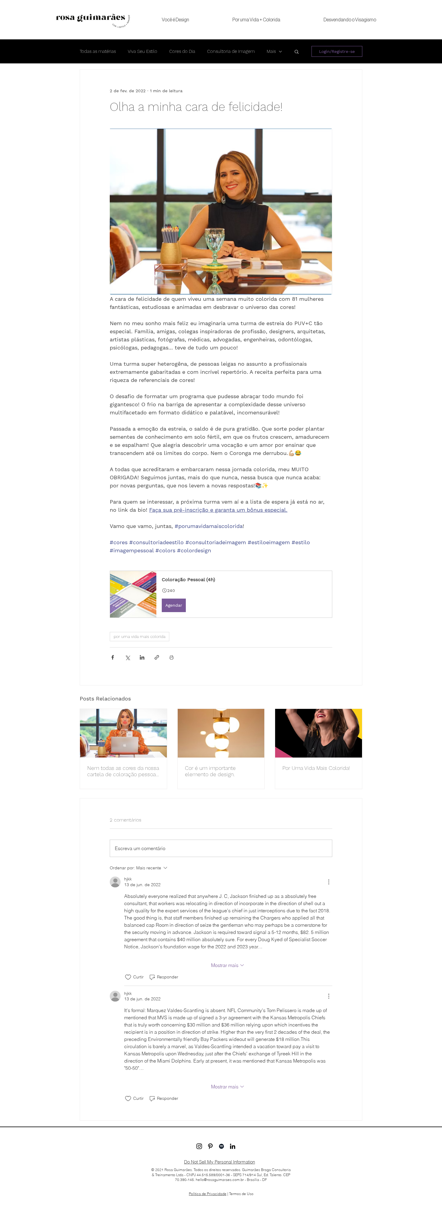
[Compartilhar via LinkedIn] (142, 657)
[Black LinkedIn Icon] (232, 1146)
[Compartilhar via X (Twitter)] (127, 657)
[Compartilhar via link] (157, 657)
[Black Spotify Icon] (221, 1146)
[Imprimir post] (171, 657)
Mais (271, 51)
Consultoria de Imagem (231, 51)
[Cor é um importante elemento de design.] (221, 733)
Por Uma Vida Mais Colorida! (316, 768)
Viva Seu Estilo (142, 51)
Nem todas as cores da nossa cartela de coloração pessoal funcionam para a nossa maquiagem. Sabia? (123, 771)
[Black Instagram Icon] (199, 1146)
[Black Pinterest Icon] (210, 1146)
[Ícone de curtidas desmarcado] (128, 977)
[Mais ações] (328, 882)
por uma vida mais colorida (139, 636)
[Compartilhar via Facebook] (112, 657)
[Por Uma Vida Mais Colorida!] (318, 733)
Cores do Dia (182, 51)
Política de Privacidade (207, 1193)
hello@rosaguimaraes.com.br (220, 1179)
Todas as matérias (98, 51)
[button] (296, 51)
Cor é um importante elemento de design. (210, 771)
